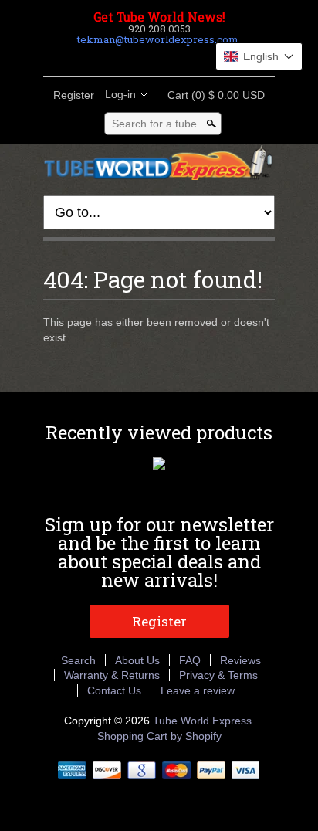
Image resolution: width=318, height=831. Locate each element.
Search (78, 660)
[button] (259, 56)
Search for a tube (154, 123)
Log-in (120, 94)
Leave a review (198, 690)
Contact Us (114, 690)
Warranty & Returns (112, 675)
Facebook (119, 58)
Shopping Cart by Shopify (159, 736)
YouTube (197, 58)
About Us (137, 660)
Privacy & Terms (218, 675)
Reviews (240, 660)
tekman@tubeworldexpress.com (157, 39)
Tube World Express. (204, 720)
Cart (211, 95)
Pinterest (171, 58)
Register (73, 95)
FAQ (190, 660)
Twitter (145, 58)
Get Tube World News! (159, 17)
